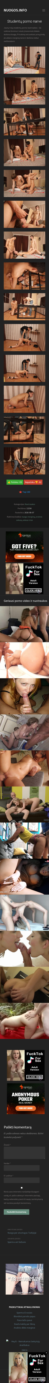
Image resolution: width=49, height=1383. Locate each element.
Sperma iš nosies (24, 1312)
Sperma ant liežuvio (17, 1242)
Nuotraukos (30, 504)
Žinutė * (7, 1145)
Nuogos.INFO (15, 10)
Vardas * (7, 1163)
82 (40, 482)
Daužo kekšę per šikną (24, 1324)
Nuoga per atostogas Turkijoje (22, 1232)
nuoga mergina (28, 516)
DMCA (24, 1350)
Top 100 (26, 491)
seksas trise (28, 520)
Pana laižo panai (24, 1320)
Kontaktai (24, 1354)
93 (21, 482)
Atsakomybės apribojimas (24, 1357)
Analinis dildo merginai (24, 1327)
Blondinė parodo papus (24, 1316)
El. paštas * (8, 1175)
